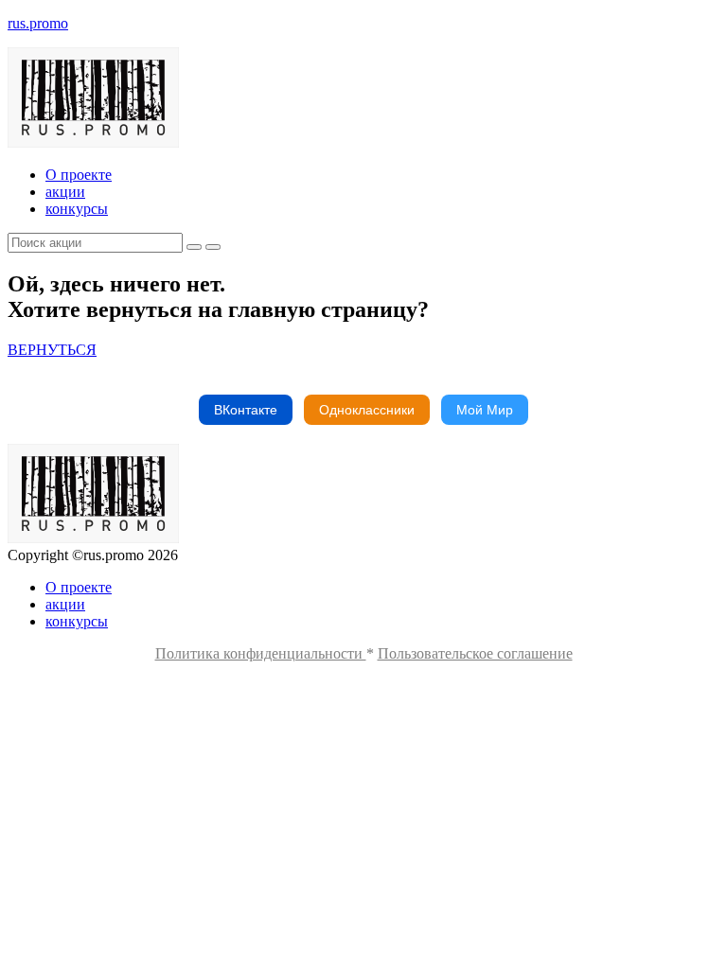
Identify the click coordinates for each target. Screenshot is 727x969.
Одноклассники (367, 409)
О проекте (78, 175)
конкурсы (76, 209)
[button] (52, 350)
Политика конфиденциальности (260, 653)
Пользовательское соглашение (475, 653)
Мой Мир (484, 409)
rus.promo (38, 23)
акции (65, 192)
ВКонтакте (245, 409)
